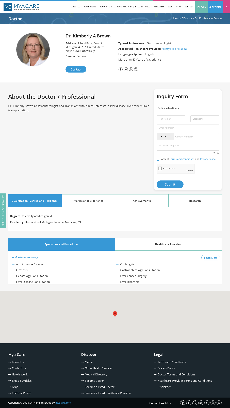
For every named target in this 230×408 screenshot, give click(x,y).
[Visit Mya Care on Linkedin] (200, 402)
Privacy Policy (207, 159)
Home (177, 18)
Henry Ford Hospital (174, 49)
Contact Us (19, 368)
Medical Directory (96, 374)
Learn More (212, 257)
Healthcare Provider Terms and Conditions (185, 381)
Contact (189, 7)
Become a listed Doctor (99, 387)
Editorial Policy (21, 393)
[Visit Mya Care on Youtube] (213, 402)
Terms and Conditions (182, 159)
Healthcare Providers (121, 7)
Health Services (142, 7)
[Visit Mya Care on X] (194, 402)
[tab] (35, 200)
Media (178, 7)
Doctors (104, 7)
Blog (170, 7)
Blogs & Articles (22, 381)
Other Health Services (98, 368)
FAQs (15, 387)
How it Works (20, 374)
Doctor (187, 18)
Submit (170, 184)
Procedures (159, 7)
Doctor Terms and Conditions (176, 374)
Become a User (94, 381)
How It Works (90, 7)
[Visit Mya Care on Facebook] (188, 402)
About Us (75, 7)
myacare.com (63, 402)
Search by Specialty (3, 211)
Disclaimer (164, 387)
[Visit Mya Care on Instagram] (206, 402)
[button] (226, 7)
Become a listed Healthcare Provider (108, 393)
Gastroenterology (26, 257)
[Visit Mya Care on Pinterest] (219, 402)
